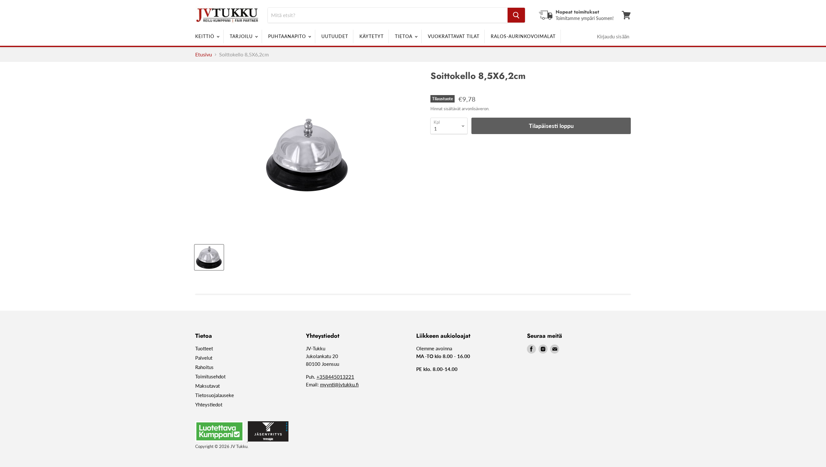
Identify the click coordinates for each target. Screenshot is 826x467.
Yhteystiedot (208, 404)
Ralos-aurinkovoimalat (523, 36)
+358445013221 (335, 377)
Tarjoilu (242, 36)
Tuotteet (204, 348)
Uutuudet (334, 36)
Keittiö (205, 36)
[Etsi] (516, 15)
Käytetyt (371, 36)
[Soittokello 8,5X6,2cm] (209, 257)
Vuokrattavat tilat (453, 36)
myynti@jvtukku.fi (339, 384)
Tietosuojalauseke (214, 395)
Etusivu (203, 54)
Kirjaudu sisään (613, 36)
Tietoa (404, 36)
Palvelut (203, 358)
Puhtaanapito (287, 36)
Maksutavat (207, 386)
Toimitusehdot (210, 376)
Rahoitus (204, 367)
